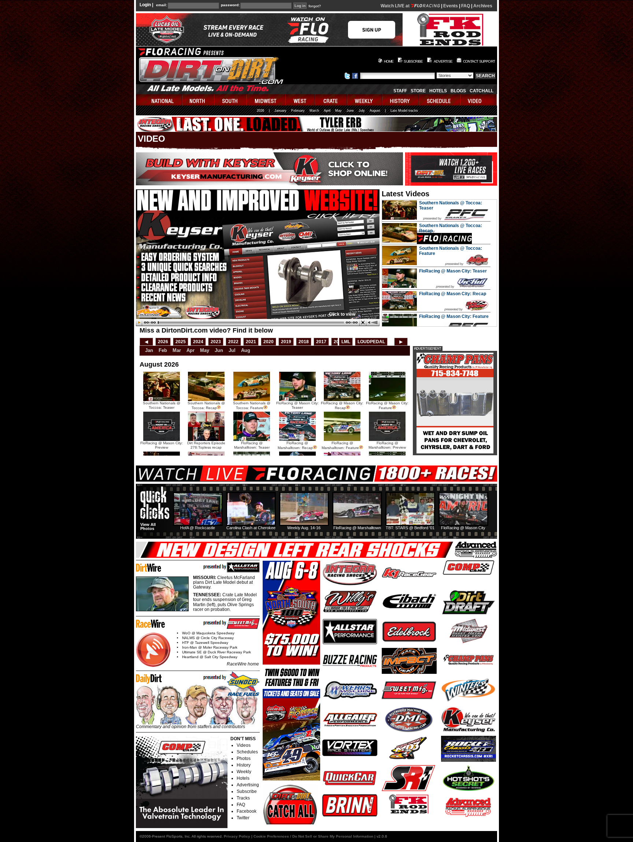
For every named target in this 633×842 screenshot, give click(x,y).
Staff (400, 90)
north (198, 99)
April (327, 110)
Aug (245, 350)
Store (418, 90)
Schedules (247, 751)
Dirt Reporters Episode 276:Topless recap (206, 445)
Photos (244, 758)
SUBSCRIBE (413, 61)
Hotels (438, 90)
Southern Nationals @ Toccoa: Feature (251, 405)
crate (331, 99)
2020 (268, 341)
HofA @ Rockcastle (197, 528)
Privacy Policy (237, 836)
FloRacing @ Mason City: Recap (452, 293)
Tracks (243, 798)
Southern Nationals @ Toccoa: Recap (206, 405)
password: (230, 5)
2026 (260, 110)
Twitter (243, 817)
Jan (149, 350)
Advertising (248, 784)
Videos (244, 745)
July (362, 110)
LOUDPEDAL (371, 341)
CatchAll (481, 90)
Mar (177, 350)
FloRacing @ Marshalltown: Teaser (252, 445)
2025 (180, 341)
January (280, 110)
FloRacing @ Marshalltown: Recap (295, 445)
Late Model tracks (404, 110)
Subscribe (247, 791)
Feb (163, 350)
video (478, 99)
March (314, 110)
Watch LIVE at (396, 5)
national (159, 99)
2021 (251, 341)
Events (450, 5)
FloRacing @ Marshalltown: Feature (340, 445)
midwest (266, 99)
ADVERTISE (443, 61)
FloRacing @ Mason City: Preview (161, 445)
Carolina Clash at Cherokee (250, 528)
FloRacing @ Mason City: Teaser (453, 271)
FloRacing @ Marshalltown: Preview (387, 445)
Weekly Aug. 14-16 (304, 528)
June (350, 110)
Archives (482, 5)
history (400, 99)
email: (161, 5)
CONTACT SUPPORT (479, 61)
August (375, 110)
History (244, 765)
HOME (389, 61)
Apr (190, 350)
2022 (233, 341)
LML (345, 341)
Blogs (458, 90)
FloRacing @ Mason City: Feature (454, 316)
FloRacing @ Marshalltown (357, 528)
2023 (216, 341)
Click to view (342, 314)
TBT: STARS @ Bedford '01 (410, 528)
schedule (439, 99)
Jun (219, 350)
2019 (286, 341)
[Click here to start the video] (258, 322)
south (230, 99)
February (298, 110)
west (300, 99)
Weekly (244, 771)
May (338, 110)
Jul (232, 350)
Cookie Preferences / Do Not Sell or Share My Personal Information (313, 836)
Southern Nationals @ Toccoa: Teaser (161, 405)
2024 (198, 341)
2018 (304, 341)
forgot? (314, 6)
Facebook (246, 811)
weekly (364, 99)
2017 (321, 341)
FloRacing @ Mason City (463, 528)
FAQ (465, 5)
